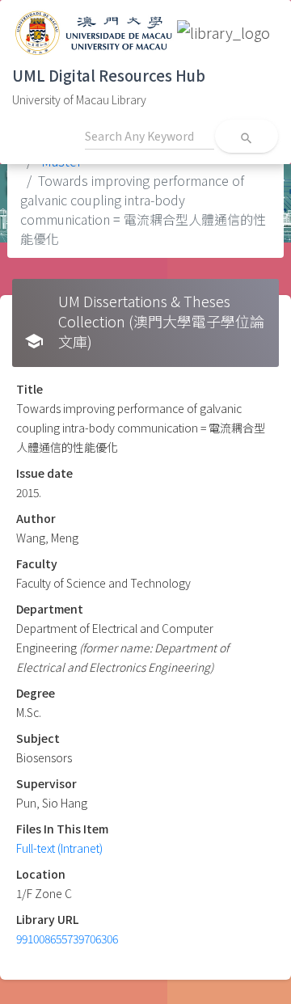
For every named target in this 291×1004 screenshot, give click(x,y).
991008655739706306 (67, 938)
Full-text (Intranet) (59, 848)
